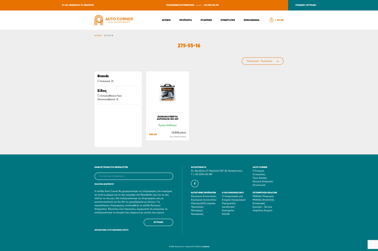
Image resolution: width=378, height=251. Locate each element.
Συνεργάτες (259, 174)
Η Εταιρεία (258, 171)
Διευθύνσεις (228, 207)
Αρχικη (166, 20)
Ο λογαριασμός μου (232, 196)
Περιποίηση (197, 207)
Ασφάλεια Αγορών (262, 210)
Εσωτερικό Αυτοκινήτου (203, 200)
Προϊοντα (185, 20)
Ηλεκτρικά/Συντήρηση (203, 203)
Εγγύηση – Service (262, 207)
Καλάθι (226, 214)
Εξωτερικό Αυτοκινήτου (203, 196)
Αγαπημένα (228, 210)
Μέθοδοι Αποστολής (263, 200)
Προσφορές (197, 214)
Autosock (105, 81)
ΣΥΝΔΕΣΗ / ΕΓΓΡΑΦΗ (305, 5)
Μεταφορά (197, 210)
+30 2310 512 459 (211, 5)
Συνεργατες (228, 20)
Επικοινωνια (251, 20)
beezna (206, 247)
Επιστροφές (259, 203)
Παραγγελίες (229, 203)
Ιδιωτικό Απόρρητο (263, 181)
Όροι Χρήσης (260, 178)
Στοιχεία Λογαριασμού (234, 200)
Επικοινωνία (259, 185)
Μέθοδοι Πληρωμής (263, 196)
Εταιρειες (206, 20)
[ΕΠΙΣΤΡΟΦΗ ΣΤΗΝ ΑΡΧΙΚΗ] (113, 20)
